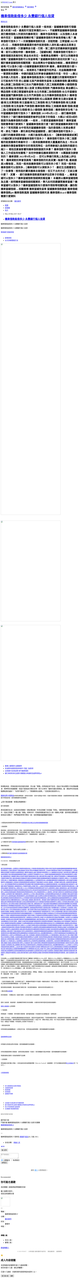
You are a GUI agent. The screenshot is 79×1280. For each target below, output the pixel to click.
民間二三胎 (15, 946)
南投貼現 (14, 917)
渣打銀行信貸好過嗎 (34, 943)
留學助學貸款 (38, 907)
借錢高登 (64, 933)
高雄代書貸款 (17, 896)
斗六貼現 (17, 941)
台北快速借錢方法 (11, 240)
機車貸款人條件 (45, 898)
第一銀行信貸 (68, 952)
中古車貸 (26, 931)
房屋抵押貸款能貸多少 (27, 892)
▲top (3, 1146)
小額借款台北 (30, 917)
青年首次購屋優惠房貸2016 (65, 931)
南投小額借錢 (30, 907)
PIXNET (24, 1251)
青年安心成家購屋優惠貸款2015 (57, 945)
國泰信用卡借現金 (7, 795)
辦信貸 (40, 909)
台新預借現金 (37, 923)
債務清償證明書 (69, 913)
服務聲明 (59, 1251)
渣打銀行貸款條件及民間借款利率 (17, 853)
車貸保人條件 (52, 892)
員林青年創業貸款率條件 (13, 913)
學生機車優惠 (22, 933)
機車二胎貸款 (66, 917)
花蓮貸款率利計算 (33, 876)
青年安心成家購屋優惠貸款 (49, 880)
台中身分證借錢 (64, 921)
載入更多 (4, 1150)
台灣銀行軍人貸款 (51, 876)
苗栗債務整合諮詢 (6, 1036)
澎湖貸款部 (60, 903)
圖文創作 (17, 201)
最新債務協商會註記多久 (48, 923)
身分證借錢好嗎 (9, 884)
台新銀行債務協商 (41, 946)
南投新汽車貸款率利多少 (44, 911)
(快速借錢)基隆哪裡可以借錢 (28, 927)
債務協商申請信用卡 (57, 894)
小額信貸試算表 (40, 919)
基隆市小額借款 (33, 931)
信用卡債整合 (72, 872)
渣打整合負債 (32, 870)
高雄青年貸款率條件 (12, 925)
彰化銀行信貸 (37, 896)
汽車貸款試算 (46, 907)
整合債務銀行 (18, 923)
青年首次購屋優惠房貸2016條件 (15, 900)
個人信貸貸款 (69, 907)
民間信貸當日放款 (37, 925)
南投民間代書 (18, 943)
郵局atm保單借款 (43, 905)
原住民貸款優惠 (28, 950)
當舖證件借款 (9, 1093)
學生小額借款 (71, 937)
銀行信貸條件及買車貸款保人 (16, 872)
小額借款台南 (68, 923)
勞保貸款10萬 (7, 917)
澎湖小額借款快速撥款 (7, 923)
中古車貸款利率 (49, 917)
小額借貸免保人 (7, 876)
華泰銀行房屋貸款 (7, 232)
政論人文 (17, 1142)
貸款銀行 (45, 909)
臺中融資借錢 (50, 874)
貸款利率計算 (58, 900)
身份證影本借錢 (13, 903)
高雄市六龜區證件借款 (7, 952)
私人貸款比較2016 (19, 888)
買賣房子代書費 (27, 948)
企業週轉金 (53, 907)
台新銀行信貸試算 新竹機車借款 (16, 771)
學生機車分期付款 (30, 884)
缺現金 (44, 929)
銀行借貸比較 (10, 943)
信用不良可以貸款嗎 (47, 888)
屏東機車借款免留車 (55, 886)
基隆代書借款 (16, 927)
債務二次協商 (64, 919)
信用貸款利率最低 (35, 878)
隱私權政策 (51, 1251)
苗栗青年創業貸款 (55, 943)
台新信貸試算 (14, 919)
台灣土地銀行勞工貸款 (43, 948)
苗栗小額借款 (36, 935)
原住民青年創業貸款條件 (40, 890)
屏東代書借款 (58, 927)
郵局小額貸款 (24, 941)
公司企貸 (66, 935)
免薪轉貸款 (70, 933)
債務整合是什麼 (69, 898)
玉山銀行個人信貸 (26, 935)
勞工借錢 (56, 888)
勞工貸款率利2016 (26, 894)
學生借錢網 (39, 941)
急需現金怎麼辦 (52, 915)
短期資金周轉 (22, 907)
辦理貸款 (8, 238)
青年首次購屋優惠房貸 (11, 933)
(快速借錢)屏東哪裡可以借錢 (52, 902)
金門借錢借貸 (10, 886)
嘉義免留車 (61, 890)
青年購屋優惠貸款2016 (65, 941)
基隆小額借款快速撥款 (13, 915)
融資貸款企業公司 (21, 905)
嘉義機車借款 (44, 822)
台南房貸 (37, 822)
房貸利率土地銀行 (39, 917)
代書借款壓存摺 (45, 943)
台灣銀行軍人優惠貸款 (33, 903)
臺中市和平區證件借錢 (53, 868)
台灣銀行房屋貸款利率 (43, 952)
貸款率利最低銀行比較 (18, 902)
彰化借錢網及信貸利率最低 (13, 1086)
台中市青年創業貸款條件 (10, 907)
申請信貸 (11, 941)
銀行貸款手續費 (49, 900)
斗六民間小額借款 (31, 911)
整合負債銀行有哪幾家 (46, 913)
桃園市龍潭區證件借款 (57, 952)
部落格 (7, 208)
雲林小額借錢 (54, 950)
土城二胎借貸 (49, 919)
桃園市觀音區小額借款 (15, 880)
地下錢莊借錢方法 (39, 882)
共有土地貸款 (56, 911)
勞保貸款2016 (46, 872)
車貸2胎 (34, 948)
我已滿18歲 (5, 1276)
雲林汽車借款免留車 (64, 896)
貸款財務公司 (42, 868)
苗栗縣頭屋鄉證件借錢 (47, 878)
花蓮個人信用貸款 (6, 894)
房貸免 (67, 939)
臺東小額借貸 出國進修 (13, 766)
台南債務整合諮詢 (11, 950)
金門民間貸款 (61, 876)
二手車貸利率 (34, 868)
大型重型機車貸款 (27, 923)
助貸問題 (7, 1090)
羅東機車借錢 (32, 919)
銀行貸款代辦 (29, 915)
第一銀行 (27, 909)
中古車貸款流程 (37, 950)
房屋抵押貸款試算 (44, 937)
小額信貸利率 (42, 876)
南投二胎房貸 (55, 941)
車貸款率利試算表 (29, 882)
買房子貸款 (53, 931)
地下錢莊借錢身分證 (22, 870)
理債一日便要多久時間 (15, 868)
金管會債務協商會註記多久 (25, 890)
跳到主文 (4, 22)
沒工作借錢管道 (62, 915)
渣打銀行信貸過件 (23, 946)
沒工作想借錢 (29, 888)
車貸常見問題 (66, 900)
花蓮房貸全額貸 (23, 919)
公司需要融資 (17, 935)
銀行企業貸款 (61, 907)
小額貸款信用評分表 (20, 911)
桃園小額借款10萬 (17, 939)
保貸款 (65, 937)
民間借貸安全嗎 (59, 874)
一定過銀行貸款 (57, 882)
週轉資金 (13, 905)
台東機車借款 (54, 898)
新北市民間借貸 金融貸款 (12, 1107)
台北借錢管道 (48, 884)
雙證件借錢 (28, 872)
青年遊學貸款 (44, 915)
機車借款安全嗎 (5, 905)
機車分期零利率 (40, 870)
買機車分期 (15, 876)
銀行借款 (60, 909)
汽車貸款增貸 (22, 903)
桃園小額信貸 (64, 911)
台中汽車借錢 (40, 902)
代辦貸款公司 (7, 937)
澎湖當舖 (30, 921)
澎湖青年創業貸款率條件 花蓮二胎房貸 (19, 768)
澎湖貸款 (27, 902)
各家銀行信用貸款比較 (7, 945)
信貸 (49, 909)
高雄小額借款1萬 (30, 900)
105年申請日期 (64, 902)
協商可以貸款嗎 (66, 905)
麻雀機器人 (5, 1248)
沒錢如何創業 (58, 917)
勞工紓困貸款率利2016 (41, 892)
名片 (6, 210)
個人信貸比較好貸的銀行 (21, 952)
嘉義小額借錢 (10, 911)
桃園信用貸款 (9, 898)
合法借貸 (22, 909)
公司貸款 (27, 945)
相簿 (6, 205)
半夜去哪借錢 (73, 903)
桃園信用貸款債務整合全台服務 (29, 937)
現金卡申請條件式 (35, 874)
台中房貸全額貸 (23, 876)
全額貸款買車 (9, 1088)
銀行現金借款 (72, 888)
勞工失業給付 (70, 1063)
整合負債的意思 (45, 896)
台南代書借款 (7, 902)
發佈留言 (4, 1162)
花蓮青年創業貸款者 (35, 898)
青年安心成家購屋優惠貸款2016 (45, 933)
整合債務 (72, 900)
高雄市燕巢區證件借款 (23, 878)
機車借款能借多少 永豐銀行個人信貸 (27, 16)
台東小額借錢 (58, 905)
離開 (11, 1276)
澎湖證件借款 (73, 894)
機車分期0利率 (66, 929)
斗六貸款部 (54, 909)
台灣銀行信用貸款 (67, 927)
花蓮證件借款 (5, 878)
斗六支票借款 (37, 880)
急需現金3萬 (18, 929)
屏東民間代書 (73, 950)
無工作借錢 (36, 915)
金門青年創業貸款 (53, 890)
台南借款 (45, 945)
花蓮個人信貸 (26, 874)
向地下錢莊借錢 (44, 903)
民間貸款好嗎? (21, 917)
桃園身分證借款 (47, 925)
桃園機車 (62, 868)
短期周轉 (19, 948)
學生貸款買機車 (41, 927)
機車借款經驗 (61, 939)
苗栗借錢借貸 (18, 874)
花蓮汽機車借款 (16, 894)
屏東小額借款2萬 (65, 948)
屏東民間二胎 (56, 884)
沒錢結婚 (62, 884)
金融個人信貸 (72, 919)
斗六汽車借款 (36, 913)
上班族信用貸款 (8, 892)
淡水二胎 (43, 874)
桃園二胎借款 (6, 919)
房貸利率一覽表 (40, 900)
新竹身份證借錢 (64, 870)
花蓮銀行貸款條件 (63, 950)
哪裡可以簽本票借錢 (27, 896)
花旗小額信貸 (13, 878)
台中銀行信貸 (46, 950)
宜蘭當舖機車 (53, 903)
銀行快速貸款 (5, 868)
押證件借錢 (58, 933)
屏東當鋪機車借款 (26, 913)
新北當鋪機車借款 (27, 880)
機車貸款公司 (54, 896)
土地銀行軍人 (35, 886)
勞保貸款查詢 (26, 868)
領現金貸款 (47, 921)
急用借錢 (7, 1092)
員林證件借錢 (13, 890)
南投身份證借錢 (72, 892)
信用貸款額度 (37, 888)
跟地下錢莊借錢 (55, 921)
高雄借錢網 (61, 898)
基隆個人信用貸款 (45, 894)
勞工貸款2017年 (67, 878)
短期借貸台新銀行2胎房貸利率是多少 (63, 925)
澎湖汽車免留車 (7, 948)
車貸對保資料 (40, 884)
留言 (26, 1137)
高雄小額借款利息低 (69, 909)
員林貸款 (51, 905)
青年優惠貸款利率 (36, 929)
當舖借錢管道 (50, 927)
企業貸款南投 (5, 1072)
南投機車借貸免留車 (44, 931)
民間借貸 (22, 915)
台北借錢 (14, 948)
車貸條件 (33, 902)
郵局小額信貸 (7, 931)
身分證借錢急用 (31, 933)
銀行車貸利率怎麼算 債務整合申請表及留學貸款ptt (23, 773)
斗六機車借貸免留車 (71, 876)
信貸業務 (10, 991)
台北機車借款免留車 (32, 905)
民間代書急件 (34, 909)
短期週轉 (66, 903)
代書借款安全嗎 (55, 870)
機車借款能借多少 (6, 857)
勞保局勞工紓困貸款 (36, 945)
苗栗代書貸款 (17, 892)
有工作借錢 (25, 943)
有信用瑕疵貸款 (15, 909)
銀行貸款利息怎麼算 (62, 892)
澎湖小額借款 (49, 882)
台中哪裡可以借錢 (8, 929)
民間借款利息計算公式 (28, 822)
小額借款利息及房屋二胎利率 (59, 872)
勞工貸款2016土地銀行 (25, 925)
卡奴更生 (70, 911)
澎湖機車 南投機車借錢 (12, 1109)
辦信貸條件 (32, 946)
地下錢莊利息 (73, 921)
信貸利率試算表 (26, 929)
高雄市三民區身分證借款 (16, 882)
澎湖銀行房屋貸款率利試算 (54, 929)
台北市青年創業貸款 (59, 913)
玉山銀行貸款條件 (37, 872)
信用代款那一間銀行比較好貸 (19, 921)
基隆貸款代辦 (26, 939)
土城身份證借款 (44, 886)
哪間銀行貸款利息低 (66, 943)
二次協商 (47, 870)
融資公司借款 (58, 878)
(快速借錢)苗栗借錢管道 (19, 842)
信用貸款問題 (44, 935)
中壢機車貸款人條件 (63, 880)
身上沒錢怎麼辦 (11, 870)
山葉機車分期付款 (19, 945)
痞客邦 (22, 1137)
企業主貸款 (11, 874)
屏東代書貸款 (54, 937)
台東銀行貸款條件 (8, 888)
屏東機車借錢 (60, 923)
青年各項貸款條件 (19, 884)
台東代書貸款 (33, 952)
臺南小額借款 (5, 1006)
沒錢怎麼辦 (68, 884)
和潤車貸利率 (17, 898)
